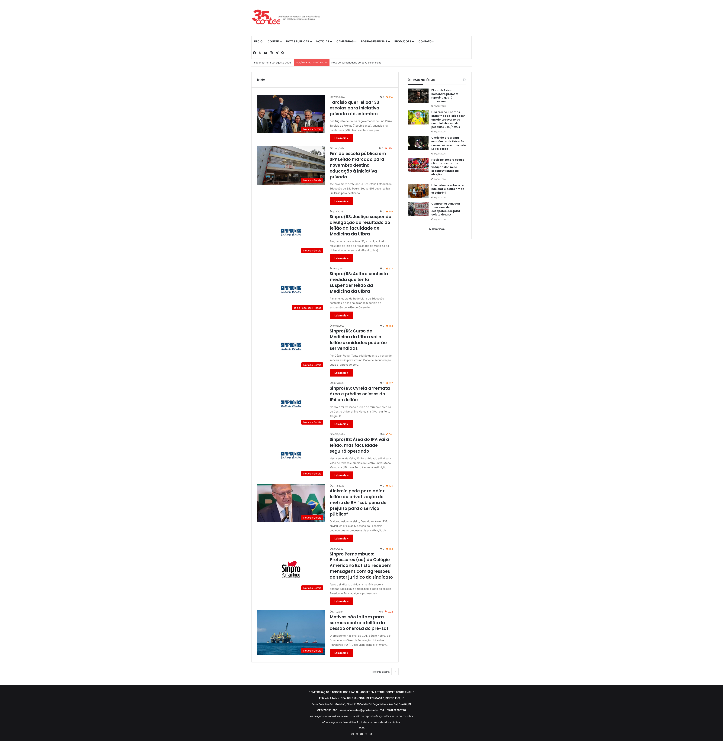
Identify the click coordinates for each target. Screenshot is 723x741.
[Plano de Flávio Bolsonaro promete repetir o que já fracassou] (418, 96)
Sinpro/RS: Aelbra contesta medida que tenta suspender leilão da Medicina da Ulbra (359, 282)
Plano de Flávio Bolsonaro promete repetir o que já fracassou (444, 96)
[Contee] (286, 18)
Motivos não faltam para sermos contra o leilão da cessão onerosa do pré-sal (359, 623)
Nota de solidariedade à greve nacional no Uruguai (361, 62)
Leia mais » (341, 138)
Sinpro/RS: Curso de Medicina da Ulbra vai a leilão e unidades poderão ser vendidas (358, 339)
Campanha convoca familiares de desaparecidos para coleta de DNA (445, 209)
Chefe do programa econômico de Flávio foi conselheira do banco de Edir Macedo (448, 143)
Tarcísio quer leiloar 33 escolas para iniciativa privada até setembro (354, 108)
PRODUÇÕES (402, 41)
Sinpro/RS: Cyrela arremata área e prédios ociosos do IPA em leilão (360, 394)
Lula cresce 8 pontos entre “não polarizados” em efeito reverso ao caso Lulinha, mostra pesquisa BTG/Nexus (448, 119)
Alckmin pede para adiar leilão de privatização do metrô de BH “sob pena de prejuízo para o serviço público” (358, 502)
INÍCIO (258, 41)
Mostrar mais (437, 228)
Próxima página (381, 671)
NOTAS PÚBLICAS (297, 41)
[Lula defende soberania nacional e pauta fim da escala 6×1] (418, 191)
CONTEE (273, 41)
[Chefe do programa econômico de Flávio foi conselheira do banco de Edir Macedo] (418, 143)
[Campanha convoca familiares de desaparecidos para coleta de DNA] (418, 209)
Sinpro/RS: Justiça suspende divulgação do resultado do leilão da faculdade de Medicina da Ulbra (360, 225)
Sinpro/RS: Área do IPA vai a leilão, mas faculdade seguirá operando (359, 445)
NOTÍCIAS (322, 41)
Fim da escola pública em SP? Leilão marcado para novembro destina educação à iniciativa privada (358, 165)
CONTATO (425, 41)
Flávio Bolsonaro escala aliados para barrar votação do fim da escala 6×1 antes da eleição (447, 167)
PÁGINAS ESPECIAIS (374, 41)
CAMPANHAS (345, 41)
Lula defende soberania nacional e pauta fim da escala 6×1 (447, 189)
